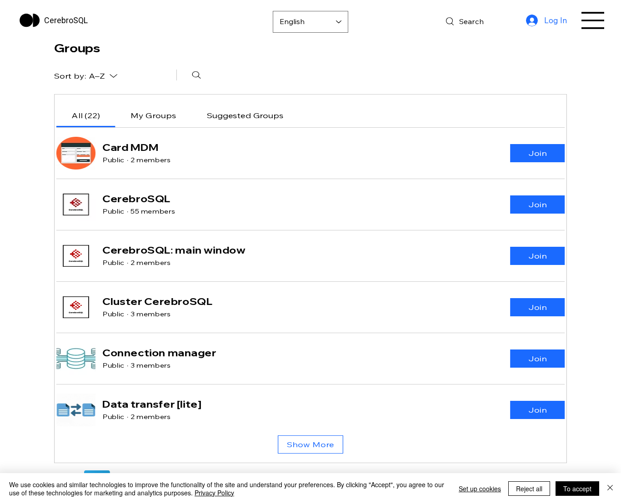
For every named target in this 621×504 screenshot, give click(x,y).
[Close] (610, 488)
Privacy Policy (214, 492)
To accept (577, 488)
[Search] (196, 75)
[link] (85, 115)
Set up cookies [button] (480, 488)
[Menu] (593, 20)
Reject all (529, 488)
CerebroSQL (66, 20)
